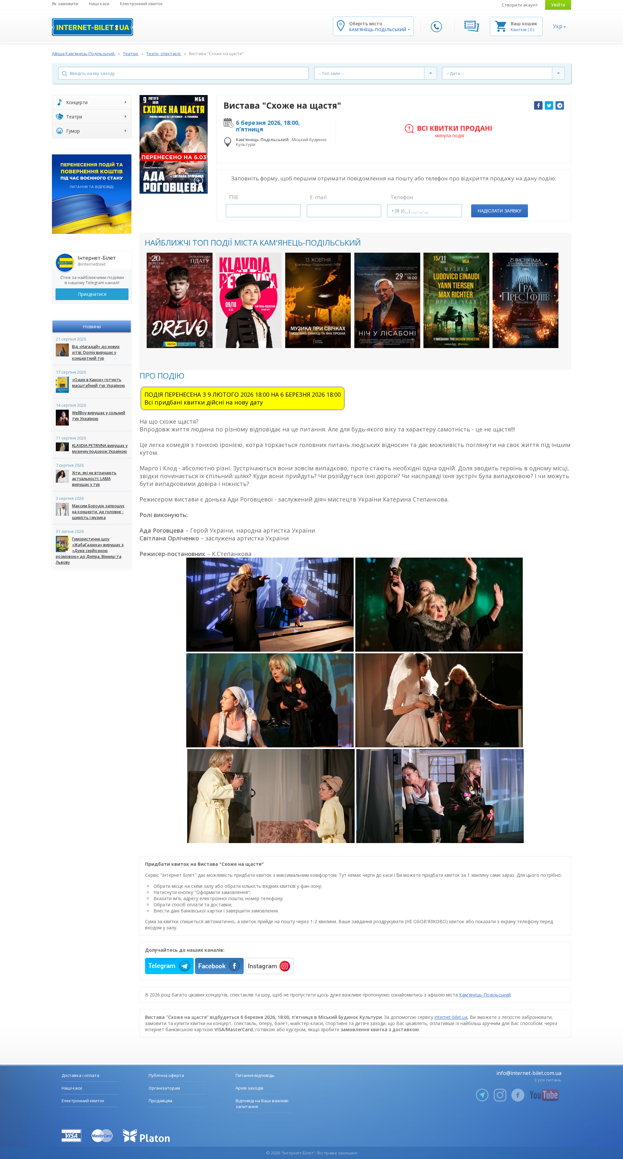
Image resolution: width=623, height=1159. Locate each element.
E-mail (318, 197)
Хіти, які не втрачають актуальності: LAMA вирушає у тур (94, 478)
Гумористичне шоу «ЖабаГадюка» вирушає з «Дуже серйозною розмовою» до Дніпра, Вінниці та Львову (90, 550)
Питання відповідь (255, 1075)
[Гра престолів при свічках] (525, 300)
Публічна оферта (166, 1075)
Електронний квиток (141, 3)
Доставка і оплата (80, 1075)
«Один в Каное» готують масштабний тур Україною (98, 382)
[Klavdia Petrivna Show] (249, 300)
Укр (557, 26)
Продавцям (160, 1101)
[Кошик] (500, 26)
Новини (92, 326)
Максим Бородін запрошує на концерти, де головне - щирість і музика (98, 511)
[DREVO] (180, 300)
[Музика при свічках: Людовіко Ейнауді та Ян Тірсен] (318, 300)
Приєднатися (92, 294)
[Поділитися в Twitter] (549, 105)
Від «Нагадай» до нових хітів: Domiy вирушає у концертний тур (96, 352)
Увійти (558, 5)
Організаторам (164, 1088)
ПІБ (233, 197)
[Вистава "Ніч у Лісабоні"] (387, 300)
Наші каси (99, 3)
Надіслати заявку (499, 210)
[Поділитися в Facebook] (538, 105)
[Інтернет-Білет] (92, 27)
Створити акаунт (520, 5)
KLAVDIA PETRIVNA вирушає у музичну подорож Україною (100, 448)
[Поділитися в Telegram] (560, 105)
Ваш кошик (524, 23)
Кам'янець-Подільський (485, 995)
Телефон (401, 197)
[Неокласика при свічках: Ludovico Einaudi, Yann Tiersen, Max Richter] (456, 300)
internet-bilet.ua (450, 1017)
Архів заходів (249, 1088)
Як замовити (65, 3)
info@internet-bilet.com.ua (528, 1073)
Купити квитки (175, 336)
